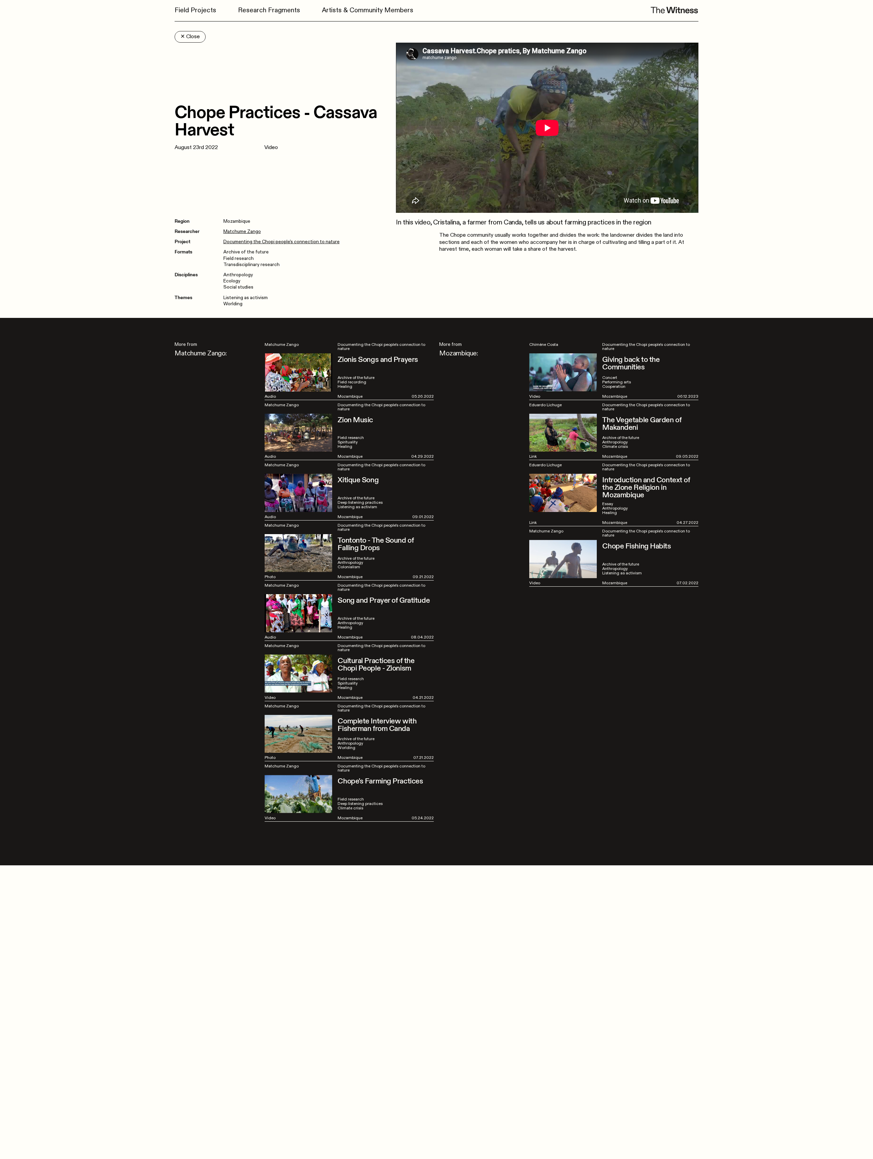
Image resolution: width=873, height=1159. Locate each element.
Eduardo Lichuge (545, 405)
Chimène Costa (543, 344)
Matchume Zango (242, 231)
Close (190, 36)
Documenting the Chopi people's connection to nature (281, 241)
